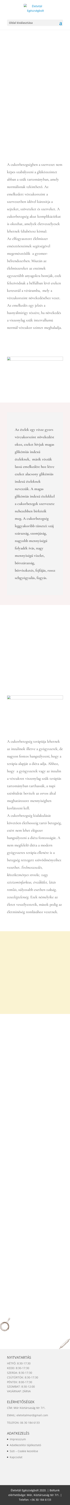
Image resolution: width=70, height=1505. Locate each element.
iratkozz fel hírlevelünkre (35, 985)
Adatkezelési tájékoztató (25, 1445)
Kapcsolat (16, 1457)
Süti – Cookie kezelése (24, 1451)
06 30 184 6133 (30, 1422)
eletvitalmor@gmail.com (32, 1415)
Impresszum (18, 1439)
